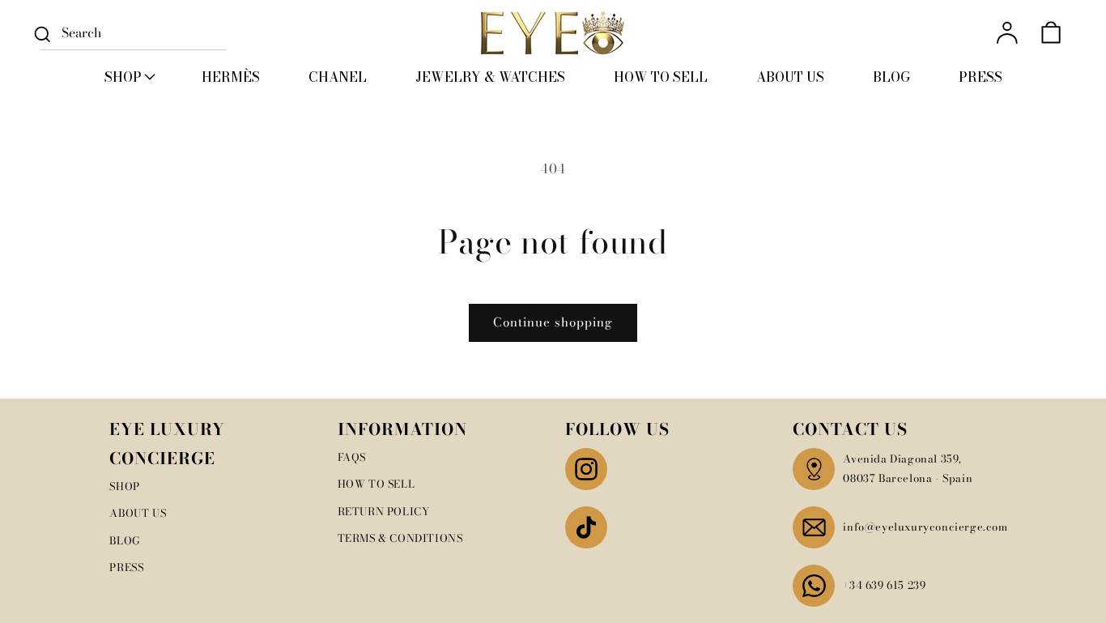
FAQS (352, 457)
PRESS (126, 567)
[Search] (42, 34)
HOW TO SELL (376, 484)
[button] (128, 76)
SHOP (124, 486)
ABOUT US (137, 513)
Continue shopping (553, 322)
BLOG (124, 540)
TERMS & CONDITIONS (400, 538)
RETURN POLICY (384, 511)
